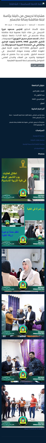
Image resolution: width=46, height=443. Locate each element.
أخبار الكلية (32, 24)
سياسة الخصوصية (38, 135)
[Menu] (3, 10)
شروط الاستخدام (39, 148)
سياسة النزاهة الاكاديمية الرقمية (33, 144)
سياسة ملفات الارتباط (37, 140)
